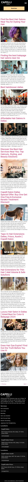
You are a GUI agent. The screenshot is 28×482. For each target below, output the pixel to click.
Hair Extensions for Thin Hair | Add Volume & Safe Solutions (13, 272)
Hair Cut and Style (5, 418)
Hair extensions (5, 408)
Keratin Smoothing (5, 420)
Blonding (3, 413)
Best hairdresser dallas (12, 87)
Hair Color (3, 411)
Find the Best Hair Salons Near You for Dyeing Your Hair (13, 22)
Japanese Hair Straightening (8, 423)
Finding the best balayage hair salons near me (13, 56)
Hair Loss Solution (5, 415)
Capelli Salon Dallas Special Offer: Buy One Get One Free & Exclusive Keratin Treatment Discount (14, 197)
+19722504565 (5, 436)
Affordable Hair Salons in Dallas (13, 119)
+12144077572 (5, 471)
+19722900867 (5, 446)
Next (25, 384)
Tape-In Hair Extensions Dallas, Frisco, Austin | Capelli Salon (12, 236)
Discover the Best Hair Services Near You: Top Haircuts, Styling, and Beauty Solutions (12, 153)
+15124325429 (5, 460)
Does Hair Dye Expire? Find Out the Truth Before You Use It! (14, 348)
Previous (3, 384)
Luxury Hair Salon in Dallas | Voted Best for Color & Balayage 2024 (14, 314)
